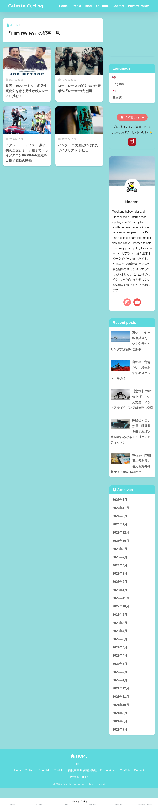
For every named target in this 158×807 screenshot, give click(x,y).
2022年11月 (121, 598)
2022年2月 (120, 672)
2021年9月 (120, 713)
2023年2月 (120, 581)
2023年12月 (121, 532)
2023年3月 (120, 573)
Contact (118, 5)
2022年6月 (120, 639)
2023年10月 (121, 540)
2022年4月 (120, 655)
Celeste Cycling (25, 6)
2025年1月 (120, 499)
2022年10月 (121, 606)
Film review (107, 770)
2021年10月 (121, 705)
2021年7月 (120, 729)
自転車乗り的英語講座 (82, 770)
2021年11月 (121, 696)
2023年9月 (120, 548)
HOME (81, 756)
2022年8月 (120, 622)
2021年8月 (120, 721)
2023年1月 (120, 590)
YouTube (102, 5)
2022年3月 (120, 663)
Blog (88, 5)
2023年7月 (120, 557)
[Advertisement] (132, 37)
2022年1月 (120, 680)
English (118, 84)
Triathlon (59, 770)
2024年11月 (121, 508)
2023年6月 (120, 565)
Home (63, 5)
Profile (76, 5)
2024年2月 (120, 516)
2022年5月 (120, 647)
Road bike (45, 770)
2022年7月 (120, 631)
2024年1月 (120, 524)
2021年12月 (121, 688)
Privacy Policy (138, 5)
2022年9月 (120, 614)
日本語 (117, 97)
